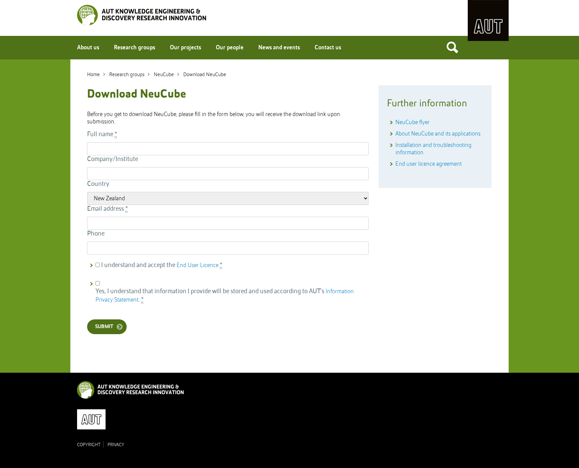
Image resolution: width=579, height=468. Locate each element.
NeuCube (164, 74)
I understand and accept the (161, 265)
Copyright (89, 445)
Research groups (134, 48)
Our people (230, 48)
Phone (96, 233)
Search (452, 47)
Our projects (185, 48)
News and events (279, 48)
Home (93, 74)
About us (88, 48)
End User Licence (197, 265)
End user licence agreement (428, 164)
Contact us (328, 48)
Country (98, 184)
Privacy (116, 445)
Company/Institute (112, 159)
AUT (488, 20)
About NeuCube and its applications (437, 134)
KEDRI (141, 15)
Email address (107, 209)
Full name (102, 134)
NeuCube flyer (412, 122)
